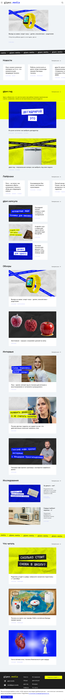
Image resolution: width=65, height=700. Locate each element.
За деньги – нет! (49, 486)
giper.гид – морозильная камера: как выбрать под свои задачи (30, 167)
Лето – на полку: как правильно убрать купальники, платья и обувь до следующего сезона (13, 187)
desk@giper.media (12, 685)
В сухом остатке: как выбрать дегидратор (23, 130)
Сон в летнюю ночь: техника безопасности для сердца (30, 659)
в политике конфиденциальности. (39, 693)
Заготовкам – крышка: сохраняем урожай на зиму (28, 341)
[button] (53, 677)
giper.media (10, 681)
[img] (1, 2)
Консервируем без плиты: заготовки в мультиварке (37, 185)
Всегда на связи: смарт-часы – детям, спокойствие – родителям (31, 34)
